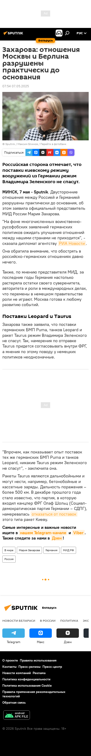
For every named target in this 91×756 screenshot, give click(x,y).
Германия (51, 550)
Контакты (9, 667)
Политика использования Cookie (27, 685)
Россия (9, 559)
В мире (8, 550)
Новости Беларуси (18, 620)
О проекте (10, 660)
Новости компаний (16, 673)
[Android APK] (16, 715)
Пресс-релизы (29, 667)
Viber (78, 532)
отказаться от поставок (54, 514)
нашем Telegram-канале (43, 532)
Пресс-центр (52, 667)
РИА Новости (72, 243)
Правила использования (38, 660)
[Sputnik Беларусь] (14, 35)
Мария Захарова (29, 550)
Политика (69, 620)
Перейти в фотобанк (53, 144)
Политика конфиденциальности (26, 679)
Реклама (39, 673)
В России (48, 620)
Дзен (57, 538)
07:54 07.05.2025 (15, 86)
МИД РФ (68, 550)
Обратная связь (14, 702)
